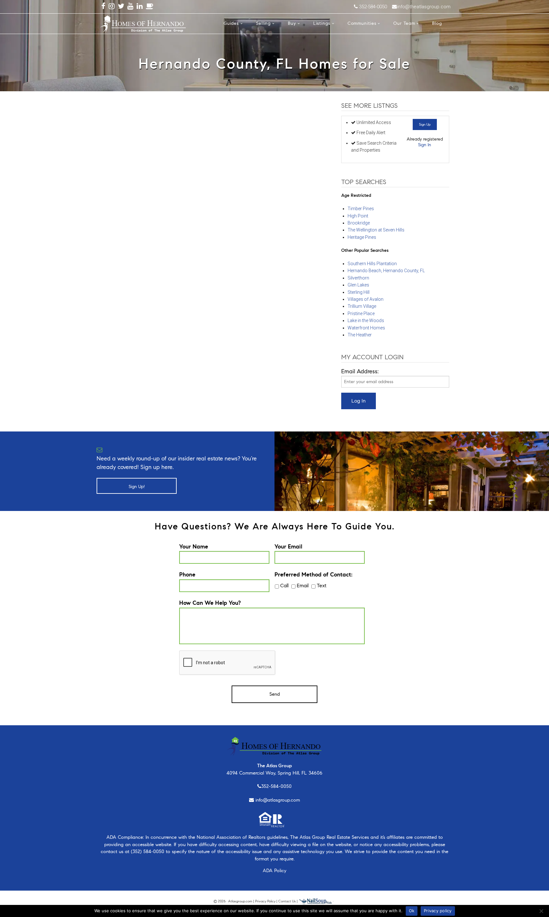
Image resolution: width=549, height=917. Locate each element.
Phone (187, 574)
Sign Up (424, 124)
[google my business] (149, 6)
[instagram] (111, 6)
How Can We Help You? (210, 602)
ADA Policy (274, 870)
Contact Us (287, 901)
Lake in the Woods (366, 320)
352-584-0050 (276, 786)
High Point (358, 215)
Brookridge (359, 222)
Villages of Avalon (365, 299)
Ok (412, 910)
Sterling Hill (358, 292)
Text (321, 586)
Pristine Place (361, 313)
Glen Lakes (358, 284)
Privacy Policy (265, 901)
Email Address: (360, 371)
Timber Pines (361, 208)
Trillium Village (362, 306)
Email (302, 586)
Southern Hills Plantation (372, 263)
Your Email (288, 546)
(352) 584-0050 (147, 851)
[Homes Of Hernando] (143, 23)
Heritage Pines (362, 237)
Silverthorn (358, 277)
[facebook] (103, 6)
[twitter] (121, 6)
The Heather (360, 334)
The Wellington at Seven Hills (376, 229)
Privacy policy (438, 910)
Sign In (424, 145)
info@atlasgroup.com (277, 800)
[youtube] (130, 6)
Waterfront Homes (366, 327)
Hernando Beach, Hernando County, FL (386, 270)
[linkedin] (139, 6)
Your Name (193, 546)
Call (284, 586)
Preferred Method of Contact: (313, 574)
